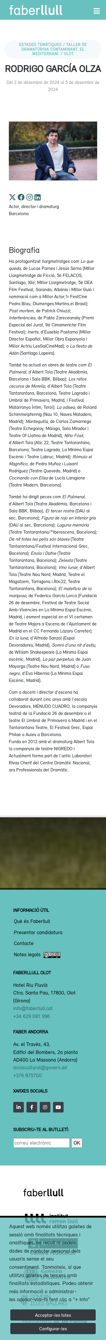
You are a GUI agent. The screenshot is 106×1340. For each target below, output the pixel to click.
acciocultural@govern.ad (40, 1067)
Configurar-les (53, 1328)
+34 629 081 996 (31, 1016)
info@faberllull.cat (33, 1008)
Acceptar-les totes (53, 1315)
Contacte (24, 943)
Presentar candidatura (38, 932)
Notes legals (27, 954)
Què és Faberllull (32, 921)
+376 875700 (27, 1075)
